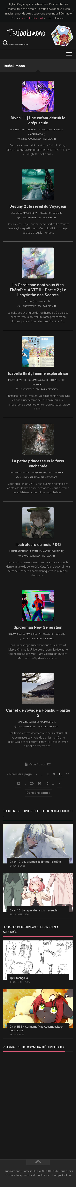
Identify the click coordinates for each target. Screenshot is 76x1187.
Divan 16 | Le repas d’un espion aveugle (33, 910)
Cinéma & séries (16, 634)
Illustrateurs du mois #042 (38, 544)
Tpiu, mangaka (19, 977)
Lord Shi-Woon (50, 726)
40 (46, 783)
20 (32, 783)
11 (68, 774)
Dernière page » (38, 793)
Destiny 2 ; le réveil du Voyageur (38, 206)
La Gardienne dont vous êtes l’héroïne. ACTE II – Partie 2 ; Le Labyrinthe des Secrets (38, 290)
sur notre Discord (32, 18)
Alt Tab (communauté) (37, 301)
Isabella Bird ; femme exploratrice (38, 373)
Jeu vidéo (16, 213)
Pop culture (55, 213)
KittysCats (51, 389)
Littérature (17, 472)
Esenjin (52, 139)
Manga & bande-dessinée (45, 380)
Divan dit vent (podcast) (24, 129)
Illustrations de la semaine (25, 551)
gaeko (50, 638)
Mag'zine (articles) (35, 213)
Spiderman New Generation (38, 627)
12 (18, 783)
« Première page (19, 774)
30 (39, 783)
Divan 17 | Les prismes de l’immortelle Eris (35, 861)
